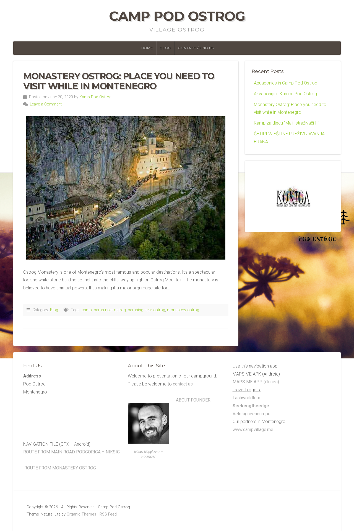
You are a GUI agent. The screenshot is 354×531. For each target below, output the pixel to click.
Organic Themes (81, 514)
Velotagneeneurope (251, 413)
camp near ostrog (110, 310)
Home (147, 48)
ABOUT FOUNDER (193, 400)
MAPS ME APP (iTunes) (256, 381)
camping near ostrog (146, 310)
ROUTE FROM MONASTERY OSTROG (60, 468)
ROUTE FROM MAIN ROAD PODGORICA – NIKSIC (71, 452)
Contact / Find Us (196, 48)
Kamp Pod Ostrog (95, 97)
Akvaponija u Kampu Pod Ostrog (285, 93)
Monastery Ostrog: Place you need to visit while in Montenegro (118, 81)
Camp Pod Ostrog (177, 16)
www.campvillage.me (253, 429)
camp (87, 310)
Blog (165, 48)
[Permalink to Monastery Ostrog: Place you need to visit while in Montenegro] (125, 188)
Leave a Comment (46, 104)
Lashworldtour (246, 397)
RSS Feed (108, 514)
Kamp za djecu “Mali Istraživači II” (286, 123)
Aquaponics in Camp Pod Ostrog (285, 83)
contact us (182, 384)
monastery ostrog (183, 310)
